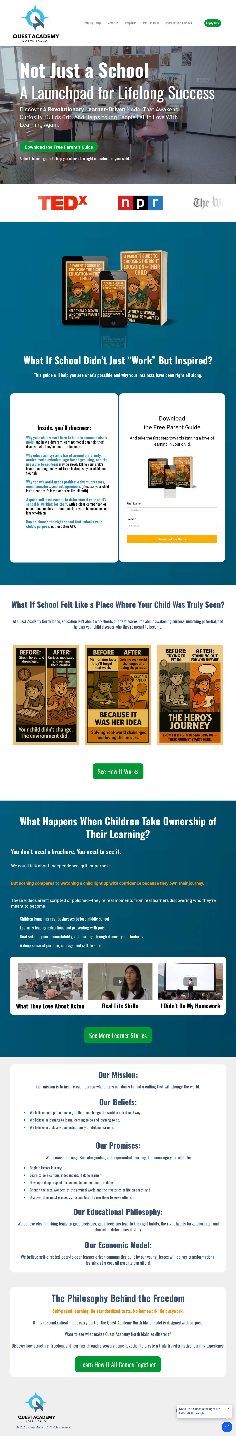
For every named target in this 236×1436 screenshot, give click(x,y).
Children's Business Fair (178, 23)
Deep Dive (130, 23)
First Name (134, 503)
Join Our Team (151, 23)
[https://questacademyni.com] (36, 22)
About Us (113, 23)
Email (131, 519)
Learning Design (93, 23)
